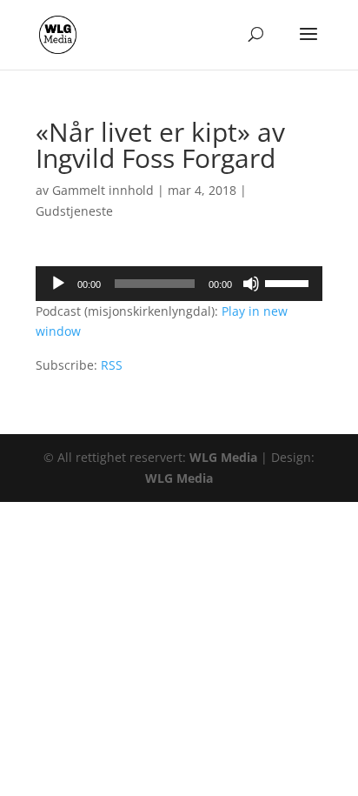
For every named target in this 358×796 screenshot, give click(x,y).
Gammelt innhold (103, 190)
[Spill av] (58, 283)
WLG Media (223, 457)
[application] (179, 283)
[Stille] (251, 283)
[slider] (289, 282)
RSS (112, 365)
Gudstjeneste (74, 211)
